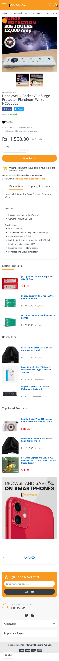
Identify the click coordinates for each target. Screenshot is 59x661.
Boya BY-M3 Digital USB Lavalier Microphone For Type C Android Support (36, 369)
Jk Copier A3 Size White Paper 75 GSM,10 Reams (36, 277)
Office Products (12, 266)
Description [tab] (16, 186)
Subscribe (29, 591)
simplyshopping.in (9, 92)
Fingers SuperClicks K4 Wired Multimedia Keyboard (35, 387)
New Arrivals (32, 131)
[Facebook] (19, 615)
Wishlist (9, 122)
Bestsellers (9, 337)
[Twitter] (26, 615)
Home (4, 13)
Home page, (20, 131)
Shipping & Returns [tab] (39, 186)
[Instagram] (32, 615)
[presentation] (3, 557)
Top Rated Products (14, 408)
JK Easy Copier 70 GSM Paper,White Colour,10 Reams (37, 297)
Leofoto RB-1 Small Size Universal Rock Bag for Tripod (37, 349)
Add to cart (31, 158)
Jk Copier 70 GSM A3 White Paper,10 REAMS (38, 316)
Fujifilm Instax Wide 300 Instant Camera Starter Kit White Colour (36, 420)
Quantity (5, 146)
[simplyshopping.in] (17, 4)
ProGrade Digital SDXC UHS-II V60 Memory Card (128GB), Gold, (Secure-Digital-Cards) (38, 460)
